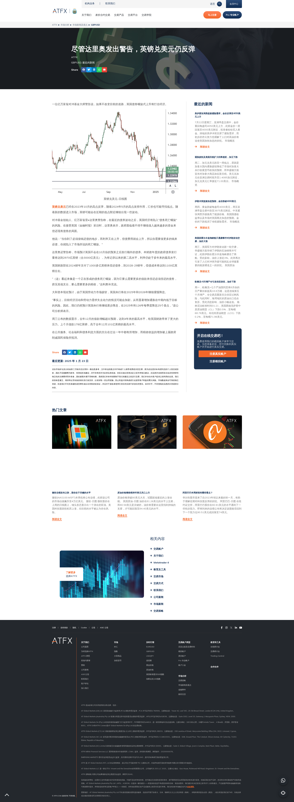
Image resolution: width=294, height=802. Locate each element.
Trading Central (217, 656)
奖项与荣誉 (85, 660)
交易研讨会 (215, 651)
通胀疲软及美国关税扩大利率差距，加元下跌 (216, 157)
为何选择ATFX (87, 651)
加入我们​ (85, 688)
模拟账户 (182, 651)
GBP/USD (150, 651)
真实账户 (182, 656)
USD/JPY (150, 656)
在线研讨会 (215, 647)
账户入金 (182, 665)
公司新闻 (85, 670)
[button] (83, 69)
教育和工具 (216, 642)
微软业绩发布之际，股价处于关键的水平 (71, 492)
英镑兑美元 (59, 206)
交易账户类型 (184, 642)
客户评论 (85, 683)
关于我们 (85, 642)
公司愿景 (85, 647)
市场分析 (65, 24)
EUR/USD (150, 647)
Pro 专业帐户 (183, 660)
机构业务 (90, 3)
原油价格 (150, 670)
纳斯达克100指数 (153, 679)
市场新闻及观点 (80, 24)
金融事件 (182, 689)
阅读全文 (205, 146)
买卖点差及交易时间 (186, 647)
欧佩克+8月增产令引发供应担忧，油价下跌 (215, 281)
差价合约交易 (102, 14)
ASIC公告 (85, 674)
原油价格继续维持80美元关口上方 (133, 492)
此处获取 (190, 787)
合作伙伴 (215, 666)
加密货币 (117, 660)
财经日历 (182, 694)
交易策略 (182, 680)
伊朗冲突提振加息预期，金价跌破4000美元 (215, 201)
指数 (116, 651)
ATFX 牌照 (85, 656)
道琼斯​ (149, 660)
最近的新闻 (88, 62)
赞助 (83, 665)
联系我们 (110, 3)
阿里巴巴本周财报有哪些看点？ (198, 492)
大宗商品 (117, 656)
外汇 (116, 647)
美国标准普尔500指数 (155, 674)
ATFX (54, 24)
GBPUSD (76, 62)
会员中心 (234, 3)
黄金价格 (150, 665)
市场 (116, 642)
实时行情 (150, 642)
